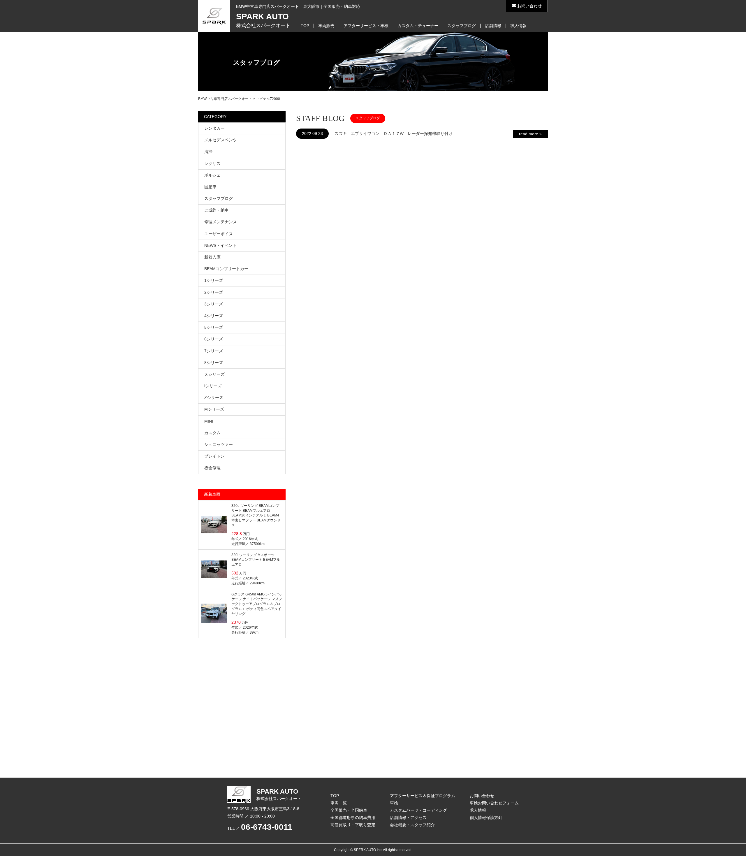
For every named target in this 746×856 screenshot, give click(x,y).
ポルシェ (212, 175)
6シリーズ (213, 339)
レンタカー (214, 128)
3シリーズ (213, 304)
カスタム (212, 432)
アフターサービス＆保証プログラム (422, 795)
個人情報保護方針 (486, 817)
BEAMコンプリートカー (226, 268)
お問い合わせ (529, 5)
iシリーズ (212, 386)
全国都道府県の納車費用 (352, 817)
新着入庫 (212, 257)
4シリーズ (213, 315)
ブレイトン (214, 456)
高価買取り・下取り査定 (352, 824)
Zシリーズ (213, 397)
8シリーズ (213, 362)
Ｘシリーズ (214, 374)
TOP (305, 26)
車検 (394, 803)
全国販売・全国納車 (348, 810)
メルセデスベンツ (220, 140)
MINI (208, 421)
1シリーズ (213, 280)
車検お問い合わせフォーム (494, 803)
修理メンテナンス (220, 221)
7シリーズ (213, 351)
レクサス (212, 163)
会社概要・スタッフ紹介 (412, 824)
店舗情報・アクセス (408, 817)
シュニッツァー (218, 444)
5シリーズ (213, 327)
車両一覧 (338, 803)
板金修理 (212, 467)
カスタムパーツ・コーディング (418, 810)
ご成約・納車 (216, 210)
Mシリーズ (214, 409)
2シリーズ (213, 292)
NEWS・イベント (220, 245)
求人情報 (518, 26)
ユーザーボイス (218, 233)
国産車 (210, 186)
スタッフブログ (461, 26)
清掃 (208, 151)
